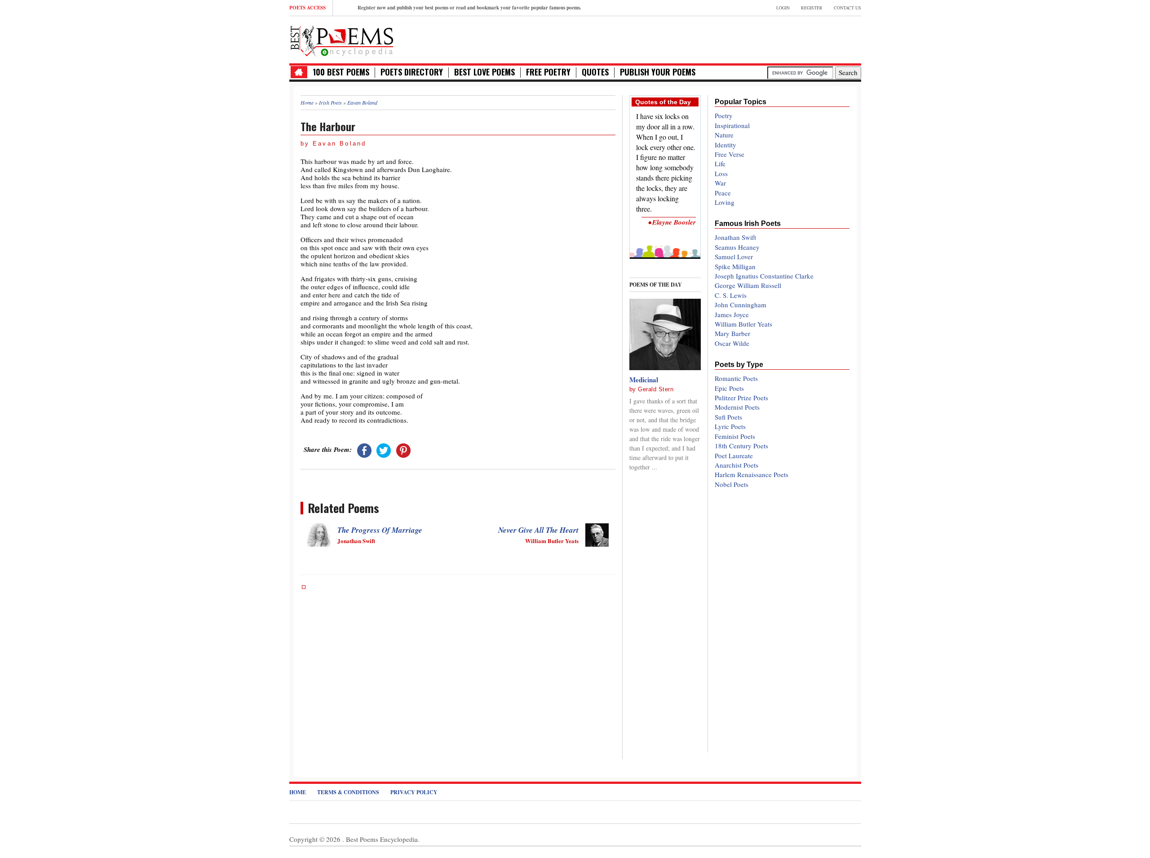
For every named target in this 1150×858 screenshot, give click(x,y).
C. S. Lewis (731, 295)
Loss (721, 173)
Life (720, 163)
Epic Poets (729, 388)
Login (783, 7)
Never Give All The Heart (538, 530)
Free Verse (729, 154)
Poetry (724, 115)
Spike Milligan (735, 266)
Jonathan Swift (735, 237)
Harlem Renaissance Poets (751, 474)
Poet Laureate (734, 455)
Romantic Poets (736, 378)
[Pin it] (403, 449)
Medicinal (643, 380)
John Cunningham (740, 304)
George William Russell (748, 285)
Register (812, 7)
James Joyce (732, 314)
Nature (724, 134)
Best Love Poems (484, 72)
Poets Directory (411, 72)
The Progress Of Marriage (379, 530)
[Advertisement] (756, 38)
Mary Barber (732, 333)
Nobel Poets (731, 484)
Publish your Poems (657, 72)
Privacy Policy (414, 792)
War (720, 182)
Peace (723, 192)
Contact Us (847, 7)
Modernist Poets (737, 406)
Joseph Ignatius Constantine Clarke (764, 275)
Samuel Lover (734, 256)
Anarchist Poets (736, 464)
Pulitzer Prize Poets (741, 397)
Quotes (595, 72)
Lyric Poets (730, 426)
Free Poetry (548, 72)
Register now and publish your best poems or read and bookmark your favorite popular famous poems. (469, 7)
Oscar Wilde (732, 343)
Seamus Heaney (737, 247)
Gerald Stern (655, 389)
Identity (725, 144)
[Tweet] (383, 449)
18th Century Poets (741, 445)
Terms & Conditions (348, 792)
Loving (724, 202)
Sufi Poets (728, 416)
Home (297, 792)
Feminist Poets (735, 436)
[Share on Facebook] (364, 449)
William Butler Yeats (743, 323)
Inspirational (732, 125)
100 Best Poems (341, 72)
